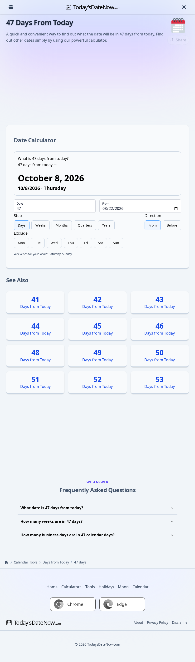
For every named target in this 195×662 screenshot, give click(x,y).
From (105, 204)
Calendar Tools (25, 562)
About (138, 622)
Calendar (140, 586)
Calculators (71, 586)
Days (20, 204)
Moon (123, 586)
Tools (90, 586)
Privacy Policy (157, 622)
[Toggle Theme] (184, 7)
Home (52, 586)
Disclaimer (180, 622)
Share (181, 40)
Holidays (106, 586)
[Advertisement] (97, 84)
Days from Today (56, 562)
